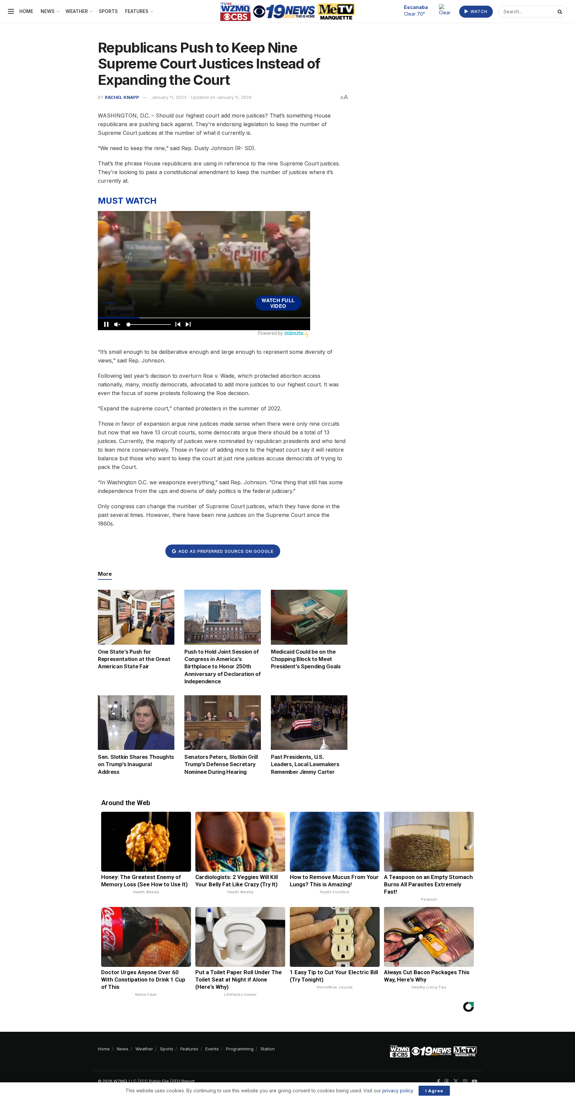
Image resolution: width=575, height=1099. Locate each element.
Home (26, 11)
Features (136, 11)
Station (268, 1048)
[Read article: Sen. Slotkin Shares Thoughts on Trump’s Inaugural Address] (136, 722)
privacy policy (397, 1090)
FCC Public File (154, 1081)
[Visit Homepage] (287, 11)
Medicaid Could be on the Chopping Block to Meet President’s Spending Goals (306, 659)
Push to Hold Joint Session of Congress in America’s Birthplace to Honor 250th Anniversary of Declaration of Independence (222, 666)
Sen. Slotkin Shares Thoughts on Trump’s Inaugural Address (136, 764)
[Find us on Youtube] (474, 1081)
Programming (240, 1048)
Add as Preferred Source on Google (225, 551)
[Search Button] (560, 11)
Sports (108, 11)
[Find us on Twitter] (456, 1081)
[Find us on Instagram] (465, 1081)
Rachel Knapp (122, 97)
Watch (478, 11)
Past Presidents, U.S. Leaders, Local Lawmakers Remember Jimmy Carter (305, 764)
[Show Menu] (11, 11)
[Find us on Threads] (446, 1081)
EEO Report (183, 1081)
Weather (77, 11)
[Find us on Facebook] (438, 1081)
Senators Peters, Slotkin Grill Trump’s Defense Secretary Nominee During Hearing (221, 764)
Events (212, 1048)
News (48, 11)
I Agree (434, 1090)
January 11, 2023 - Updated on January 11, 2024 (201, 97)
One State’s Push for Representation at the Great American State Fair (134, 659)
